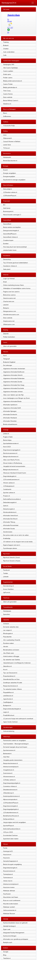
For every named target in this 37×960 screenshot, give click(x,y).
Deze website (7, 97)
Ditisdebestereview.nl (10, 790)
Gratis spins (7, 74)
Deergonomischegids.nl (11, 230)
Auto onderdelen (8, 52)
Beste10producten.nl (10, 161)
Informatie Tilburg (9, 522)
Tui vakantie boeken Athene (12, 689)
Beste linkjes (7, 440)
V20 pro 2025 (8, 832)
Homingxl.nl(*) (8, 851)
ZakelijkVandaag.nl (9, 926)
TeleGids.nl (6, 958)
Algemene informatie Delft (12, 408)
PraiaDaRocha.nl (8, 715)
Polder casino (7, 78)
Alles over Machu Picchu (11, 460)
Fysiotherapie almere (10, 548)
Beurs (5, 113)
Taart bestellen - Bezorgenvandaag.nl (15, 744)
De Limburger (7, 365)
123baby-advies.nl (9, 780)
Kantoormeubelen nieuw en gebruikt (15, 923)
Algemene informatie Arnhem (13, 392)
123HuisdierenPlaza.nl (10, 803)
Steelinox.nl (7, 104)
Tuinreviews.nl (8, 877)
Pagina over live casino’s (11, 292)
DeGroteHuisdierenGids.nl (11, 829)
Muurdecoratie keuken (10, 904)
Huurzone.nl (7, 854)
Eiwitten (6, 244)
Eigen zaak (6, 929)
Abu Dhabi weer (8, 653)
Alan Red (6, 757)
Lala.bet (5, 305)
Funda (5, 848)
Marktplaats (7, 611)
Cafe (4, 55)
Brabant (5, 45)
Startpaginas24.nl (9, 3)
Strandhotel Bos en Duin (11, 679)
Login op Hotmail (9, 279)
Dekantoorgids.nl (9, 509)
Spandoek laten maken (10, 839)
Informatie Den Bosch (10, 519)
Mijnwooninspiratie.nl (10, 799)
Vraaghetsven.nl (8, 770)
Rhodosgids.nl (8, 633)
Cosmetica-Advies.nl (10, 786)
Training (6, 42)
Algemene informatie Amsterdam (14, 369)
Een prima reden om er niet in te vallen (16, 535)
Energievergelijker (9, 176)
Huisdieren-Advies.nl (10, 266)
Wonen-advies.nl (8, 483)
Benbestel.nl (7, 754)
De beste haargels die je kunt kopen (15, 747)
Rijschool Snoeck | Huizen (11, 561)
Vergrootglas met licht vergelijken (14, 822)
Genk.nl (5, 506)
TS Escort (6, 148)
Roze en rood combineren (11, 900)
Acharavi (6, 624)
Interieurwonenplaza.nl (10, 767)
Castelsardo (7, 489)
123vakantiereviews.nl (10, 812)
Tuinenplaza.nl (8, 874)
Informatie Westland (10, 418)
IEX (4, 205)
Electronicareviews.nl (10, 453)
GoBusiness (7, 116)
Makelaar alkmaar (9, 891)
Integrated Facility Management (13, 933)
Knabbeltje (6, 538)
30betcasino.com (9, 324)
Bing (4, 955)
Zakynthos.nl (7, 666)
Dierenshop (7, 259)
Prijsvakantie (7, 637)
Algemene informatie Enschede (13, 388)
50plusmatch (7, 138)
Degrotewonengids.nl (10, 806)
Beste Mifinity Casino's (10, 100)
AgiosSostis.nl (8, 699)
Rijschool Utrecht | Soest (11, 557)
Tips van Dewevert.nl (10, 673)
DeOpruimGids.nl (8, 819)
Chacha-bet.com (8, 301)
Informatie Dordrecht (10, 414)
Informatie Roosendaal (10, 525)
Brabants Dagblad (9, 362)
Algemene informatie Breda (12, 401)
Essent (5, 170)
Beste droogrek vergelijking (12, 864)
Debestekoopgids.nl (9, 502)
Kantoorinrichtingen (9, 936)
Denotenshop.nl (8, 586)
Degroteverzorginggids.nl (11, 450)
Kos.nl (5, 669)
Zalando (6, 334)
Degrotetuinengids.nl (10, 868)
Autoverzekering (8, 731)
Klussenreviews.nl (9, 871)
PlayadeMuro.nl (8, 692)
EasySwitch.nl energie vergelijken (14, 180)
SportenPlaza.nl (8, 826)
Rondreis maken (8, 643)
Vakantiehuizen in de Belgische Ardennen (17, 663)
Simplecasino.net (8, 321)
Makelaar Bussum (9, 913)
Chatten (6, 49)
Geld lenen (6, 208)
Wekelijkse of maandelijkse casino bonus (16, 288)
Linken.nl (6, 434)
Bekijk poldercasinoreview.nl (12, 81)
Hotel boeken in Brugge (11, 656)
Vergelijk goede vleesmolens (12, 760)
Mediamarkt (7, 157)
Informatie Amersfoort (10, 515)
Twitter (5, 573)
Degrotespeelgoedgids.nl (11, 783)
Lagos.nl (6, 712)
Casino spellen (8, 71)
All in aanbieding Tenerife (11, 640)
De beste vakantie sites (11, 627)
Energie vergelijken (9, 173)
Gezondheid (7, 224)
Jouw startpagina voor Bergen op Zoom (16, 398)
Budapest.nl (7, 705)
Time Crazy (7, 91)
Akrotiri (5, 646)
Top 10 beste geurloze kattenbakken (15, 263)
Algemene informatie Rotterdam (13, 378)
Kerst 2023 (7, 447)
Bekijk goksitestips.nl (10, 87)
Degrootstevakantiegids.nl (12, 709)
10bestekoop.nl (8, 793)
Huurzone (6, 858)
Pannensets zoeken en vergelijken (14, 740)
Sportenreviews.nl (9, 750)
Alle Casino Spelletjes (10, 68)
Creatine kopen (8, 240)
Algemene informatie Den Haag (13, 385)
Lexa (4, 135)
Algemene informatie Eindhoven (13, 372)
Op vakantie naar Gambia (11, 660)
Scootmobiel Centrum (10, 835)
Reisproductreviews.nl (10, 686)
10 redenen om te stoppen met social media (17, 542)
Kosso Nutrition (8, 589)
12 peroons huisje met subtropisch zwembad (18, 719)
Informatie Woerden (10, 421)
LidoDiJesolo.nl (8, 696)
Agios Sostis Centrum (10, 722)
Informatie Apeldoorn (10, 405)
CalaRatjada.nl (8, 702)
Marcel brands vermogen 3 (12, 215)
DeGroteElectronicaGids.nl (12, 499)
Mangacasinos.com (9, 311)
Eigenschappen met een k (11, 545)
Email (5, 282)
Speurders (6, 614)
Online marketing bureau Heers (13, 285)
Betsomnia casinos (9, 295)
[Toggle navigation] (32, 3)
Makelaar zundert (9, 907)
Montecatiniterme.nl (9, 512)
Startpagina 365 (8, 64)
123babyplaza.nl (8, 486)
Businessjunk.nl (8, 211)
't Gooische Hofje (9, 126)
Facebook (6, 570)
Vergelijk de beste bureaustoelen (14, 466)
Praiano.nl (6, 496)
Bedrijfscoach (7, 942)
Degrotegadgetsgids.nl (11, 809)
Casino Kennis (8, 94)
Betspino (6, 308)
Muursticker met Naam (10, 897)
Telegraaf (6, 359)
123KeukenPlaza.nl (9, 196)
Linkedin (6, 577)
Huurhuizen (7, 894)
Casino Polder (8, 84)
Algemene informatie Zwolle (12, 382)
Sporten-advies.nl (9, 493)
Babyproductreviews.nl (10, 456)
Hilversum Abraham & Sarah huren (14, 473)
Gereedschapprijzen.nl (10, 861)
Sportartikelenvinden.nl (10, 443)
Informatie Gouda (9, 529)
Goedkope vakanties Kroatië (12, 683)
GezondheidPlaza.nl (9, 234)
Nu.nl (5, 355)
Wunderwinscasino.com (11, 314)
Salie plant (6, 269)
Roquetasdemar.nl (9, 676)
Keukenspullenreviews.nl (11, 796)
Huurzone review (8, 887)
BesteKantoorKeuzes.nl (11, 816)
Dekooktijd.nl (7, 189)
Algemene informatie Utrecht (12, 375)
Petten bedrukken (9, 337)
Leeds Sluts (7, 145)
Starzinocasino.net (9, 298)
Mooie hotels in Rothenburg (12, 463)
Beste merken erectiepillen (12, 227)
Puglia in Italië (8, 437)
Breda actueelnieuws (10, 424)
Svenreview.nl (7, 773)
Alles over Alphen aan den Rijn (13, 395)
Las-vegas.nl (7, 630)
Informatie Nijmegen (9, 411)
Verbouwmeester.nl (9, 910)
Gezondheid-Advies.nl (10, 237)
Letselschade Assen (9, 250)
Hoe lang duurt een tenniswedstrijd (15, 247)
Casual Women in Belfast (11, 141)
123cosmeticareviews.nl (11, 479)
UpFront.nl (6, 592)
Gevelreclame (7, 532)
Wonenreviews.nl (9, 777)
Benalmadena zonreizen (11, 650)
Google (5, 952)
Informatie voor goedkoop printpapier (15, 939)
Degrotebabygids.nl (9, 476)
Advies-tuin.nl (7, 881)
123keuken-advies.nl (10, 192)
